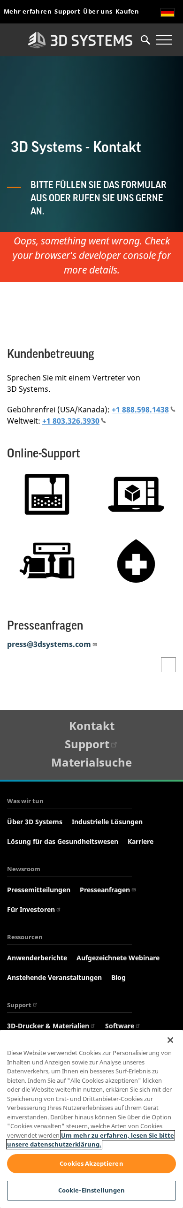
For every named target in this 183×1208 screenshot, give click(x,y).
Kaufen (127, 11)
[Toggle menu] (163, 40)
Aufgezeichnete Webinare (118, 957)
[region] (91, 1119)
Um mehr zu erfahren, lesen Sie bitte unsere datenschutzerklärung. (90, 1140)
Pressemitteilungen (38, 889)
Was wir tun (25, 801)
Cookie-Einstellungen (91, 1190)
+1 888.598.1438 (140, 409)
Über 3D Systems (34, 821)
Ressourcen (25, 937)
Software (119, 1025)
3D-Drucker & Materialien (48, 1025)
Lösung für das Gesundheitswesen (62, 841)
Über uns (97, 11)
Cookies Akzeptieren (91, 1163)
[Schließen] (170, 1040)
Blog (118, 977)
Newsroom (23, 869)
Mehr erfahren (28, 11)
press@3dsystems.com (49, 644)
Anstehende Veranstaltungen (54, 977)
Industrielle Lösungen (107, 821)
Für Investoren (31, 909)
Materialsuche (91, 762)
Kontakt (91, 725)
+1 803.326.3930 (70, 421)
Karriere (140, 841)
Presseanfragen (105, 889)
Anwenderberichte (37, 957)
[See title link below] (47, 494)
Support (67, 11)
